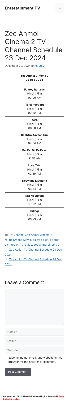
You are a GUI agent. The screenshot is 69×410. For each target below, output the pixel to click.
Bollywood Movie (20, 239)
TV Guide (26, 244)
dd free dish (40, 239)
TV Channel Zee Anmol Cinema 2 (30, 234)
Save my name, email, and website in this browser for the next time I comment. (35, 359)
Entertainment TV (22, 8)
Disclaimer (15, 399)
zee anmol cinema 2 (47, 244)
